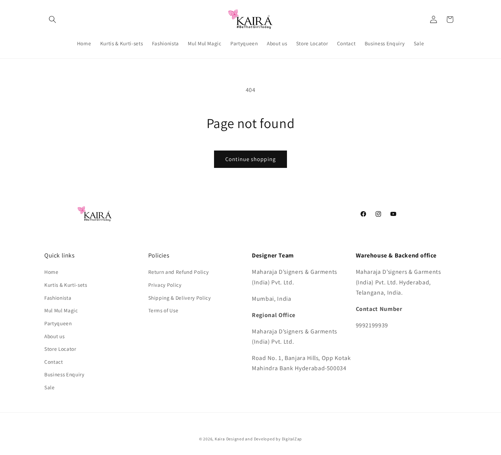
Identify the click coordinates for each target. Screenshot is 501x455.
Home (51, 271)
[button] (52, 19)
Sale (49, 387)
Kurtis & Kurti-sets (65, 284)
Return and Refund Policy (178, 271)
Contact (53, 361)
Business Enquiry (64, 374)
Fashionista (57, 297)
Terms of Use (163, 310)
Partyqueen (58, 323)
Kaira (220, 438)
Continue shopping (250, 159)
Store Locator (60, 348)
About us (54, 336)
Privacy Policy (165, 284)
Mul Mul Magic (61, 310)
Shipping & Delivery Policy (179, 297)
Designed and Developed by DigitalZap (264, 438)
